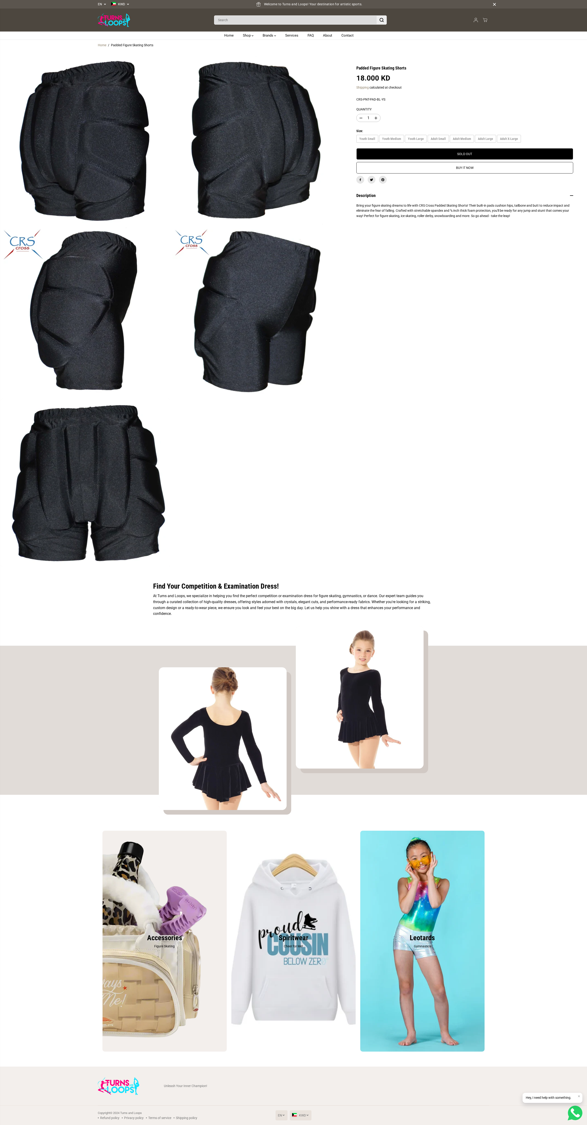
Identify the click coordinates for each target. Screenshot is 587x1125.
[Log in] (476, 20)
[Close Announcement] (494, 4)
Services (291, 35)
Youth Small (367, 139)
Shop (247, 35)
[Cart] (485, 20)
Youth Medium (391, 139)
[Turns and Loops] (114, 20)
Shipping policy (186, 1118)
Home (229, 35)
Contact (347, 35)
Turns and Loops (131, 1113)
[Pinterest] (383, 180)
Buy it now (465, 168)
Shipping (362, 87)
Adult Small (438, 139)
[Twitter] (371, 180)
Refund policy (109, 1118)
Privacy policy (134, 1118)
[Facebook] (360, 180)
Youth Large (416, 139)
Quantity (364, 109)
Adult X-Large (509, 139)
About (327, 35)
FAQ (311, 35)
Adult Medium (462, 139)
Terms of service (159, 1118)
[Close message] (578, 1096)
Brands (268, 35)
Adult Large (485, 139)
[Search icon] (382, 20)
